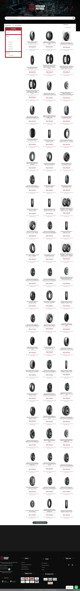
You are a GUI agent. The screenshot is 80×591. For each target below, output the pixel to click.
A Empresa (31, 15)
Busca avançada (44, 563)
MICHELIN (10, 42)
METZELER (10, 46)
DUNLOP (10, 44)
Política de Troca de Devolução (26, 564)
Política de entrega (24, 566)
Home (25, 15)
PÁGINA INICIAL (8, 25)
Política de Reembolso (25, 569)
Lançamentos (11, 55)
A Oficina (38, 15)
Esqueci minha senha (45, 565)
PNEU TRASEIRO (18, 25)
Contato (52, 15)
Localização (45, 15)
